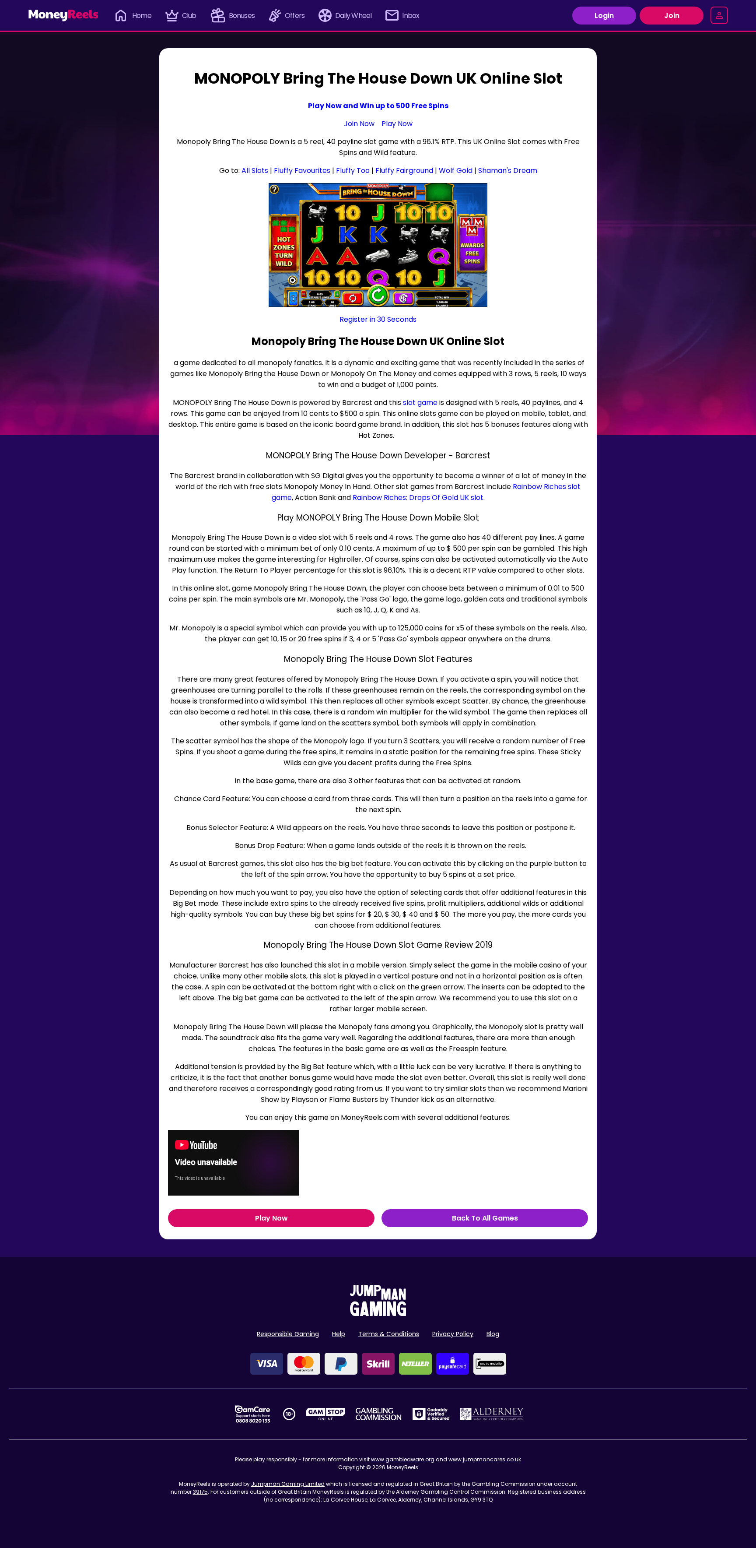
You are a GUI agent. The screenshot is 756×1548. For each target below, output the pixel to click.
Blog (492, 1334)
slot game (420, 403)
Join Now (359, 124)
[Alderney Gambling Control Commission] (492, 1414)
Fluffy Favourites (302, 170)
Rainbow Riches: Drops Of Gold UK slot (418, 498)
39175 (200, 1491)
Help (338, 1334)
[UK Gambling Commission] (378, 1414)
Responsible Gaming (288, 1334)
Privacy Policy (452, 1334)
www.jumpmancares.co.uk (484, 1459)
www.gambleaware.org (402, 1459)
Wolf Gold (455, 170)
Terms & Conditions (388, 1334)
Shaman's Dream (507, 170)
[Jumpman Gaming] (378, 1314)
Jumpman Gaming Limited (288, 1484)
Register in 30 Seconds (378, 319)
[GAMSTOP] (325, 1414)
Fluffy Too (353, 170)
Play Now (397, 124)
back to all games (485, 1218)
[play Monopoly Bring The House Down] (378, 245)
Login (604, 16)
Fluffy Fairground (404, 170)
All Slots (255, 170)
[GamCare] (252, 1414)
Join (671, 16)
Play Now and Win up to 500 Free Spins (378, 106)
